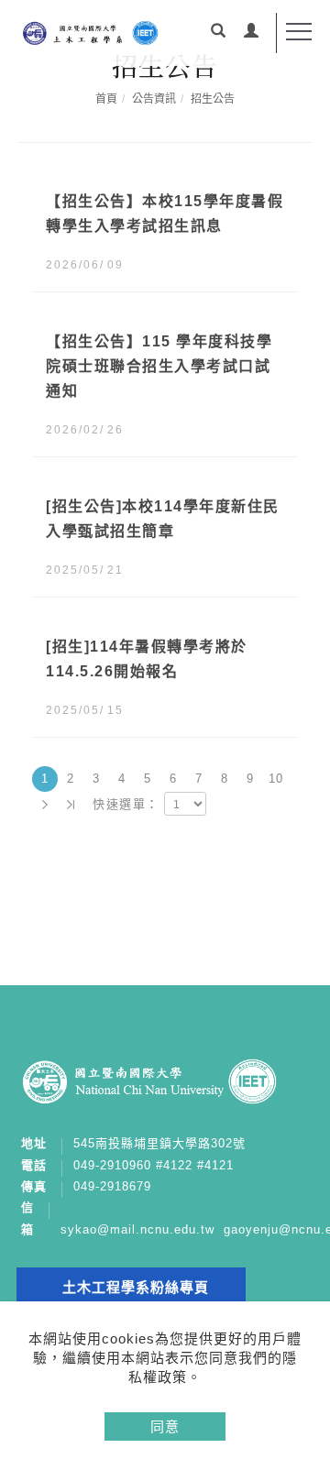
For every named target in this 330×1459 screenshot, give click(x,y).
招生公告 (213, 99)
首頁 (106, 99)
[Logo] (89, 32)
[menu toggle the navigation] (299, 32)
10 (276, 778)
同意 (165, 1426)
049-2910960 (112, 1165)
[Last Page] (70, 804)
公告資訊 (154, 99)
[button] (218, 33)
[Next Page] (45, 804)
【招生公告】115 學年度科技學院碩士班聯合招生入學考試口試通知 (159, 366)
